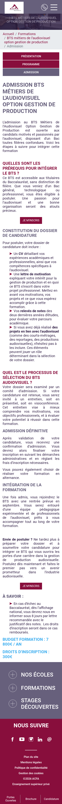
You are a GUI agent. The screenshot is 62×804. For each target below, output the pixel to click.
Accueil (8, 34)
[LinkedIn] (40, 739)
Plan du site (31, 757)
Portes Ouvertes (10, 799)
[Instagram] (31, 739)
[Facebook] (12, 739)
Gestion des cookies (31, 773)
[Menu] (52, 7)
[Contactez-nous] (49, 739)
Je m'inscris (31, 220)
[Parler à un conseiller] (44, 7)
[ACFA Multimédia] (14, 8)
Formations (27, 34)
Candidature (51, 799)
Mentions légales (31, 762)
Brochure (30, 799)
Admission (31, 72)
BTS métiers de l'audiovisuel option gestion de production (27, 40)
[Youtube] (22, 739)
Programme (31, 64)
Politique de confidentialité (31, 767)
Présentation (31, 56)
